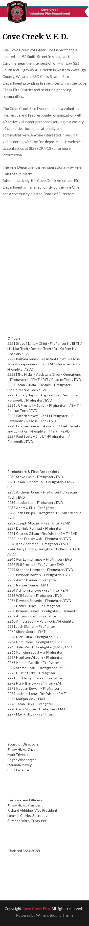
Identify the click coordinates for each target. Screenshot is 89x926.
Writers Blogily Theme (54, 915)
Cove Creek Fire (36, 908)
